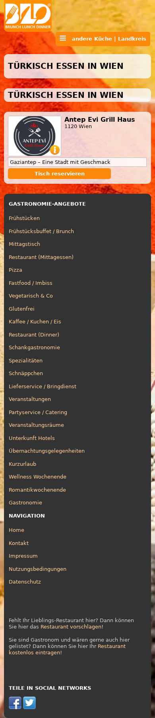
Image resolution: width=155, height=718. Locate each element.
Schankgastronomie (34, 347)
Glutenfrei (22, 309)
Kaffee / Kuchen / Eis (35, 322)
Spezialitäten (26, 361)
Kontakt (19, 543)
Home (16, 530)
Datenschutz (25, 582)
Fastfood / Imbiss (30, 283)
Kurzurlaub (22, 464)
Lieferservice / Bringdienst (42, 386)
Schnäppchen (26, 373)
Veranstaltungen (30, 399)
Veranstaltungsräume (36, 425)
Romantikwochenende (37, 490)
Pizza (15, 270)
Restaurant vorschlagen (71, 627)
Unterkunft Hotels (32, 438)
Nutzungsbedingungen (37, 569)
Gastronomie (25, 503)
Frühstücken (24, 218)
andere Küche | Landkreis (106, 39)
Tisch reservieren (60, 174)
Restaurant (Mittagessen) (41, 257)
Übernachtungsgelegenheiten (47, 451)
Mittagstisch (24, 244)
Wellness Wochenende (37, 477)
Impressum (23, 556)
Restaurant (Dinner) (34, 335)
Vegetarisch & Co (31, 296)
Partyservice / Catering (38, 412)
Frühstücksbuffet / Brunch (41, 231)
